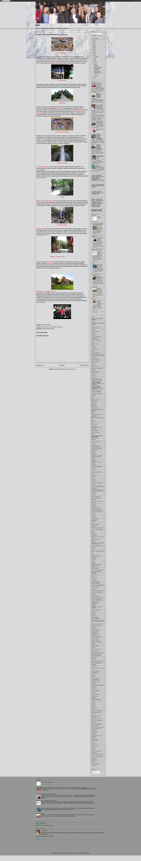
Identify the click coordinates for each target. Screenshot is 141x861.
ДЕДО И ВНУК (94, 400)
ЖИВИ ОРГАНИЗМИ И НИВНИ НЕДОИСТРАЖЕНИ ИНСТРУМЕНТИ (97, 436)
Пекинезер (94, 611)
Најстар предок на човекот (97, 570)
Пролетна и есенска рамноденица (95, 632)
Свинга (93, 659)
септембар (96, 56)
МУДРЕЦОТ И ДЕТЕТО (96, 564)
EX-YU (93, 747)
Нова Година (94, 578)
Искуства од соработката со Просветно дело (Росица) (55, 788)
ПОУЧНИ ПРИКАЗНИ (95, 618)
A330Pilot (75, 853)
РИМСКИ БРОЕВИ (99, 121)
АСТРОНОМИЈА (95, 338)
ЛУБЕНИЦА (94, 520)
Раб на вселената (95, 638)
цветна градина (95, 725)
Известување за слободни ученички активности (97, 456)
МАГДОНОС (94, 525)
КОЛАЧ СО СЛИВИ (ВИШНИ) (97, 486)
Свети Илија (94, 651)
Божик (93, 345)
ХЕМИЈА (93, 722)
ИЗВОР (93, 458)
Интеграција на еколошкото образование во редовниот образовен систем (99, 85)
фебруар (95, 74)
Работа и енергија (95, 640)
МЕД (92, 553)
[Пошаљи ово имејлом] (54, 325)
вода (92, 364)
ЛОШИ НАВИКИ (94, 518)
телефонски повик (95, 690)
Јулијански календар (96, 471)
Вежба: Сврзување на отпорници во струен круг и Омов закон (98, 355)
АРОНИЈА (93, 334)
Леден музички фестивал (96, 509)
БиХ (92, 342)
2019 (94, 44)
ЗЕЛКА (97, 165)
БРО (92, 351)
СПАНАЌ (93, 683)
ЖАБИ (93, 434)
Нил (92, 576)
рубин (93, 647)
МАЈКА (93, 533)
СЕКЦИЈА (93, 664)
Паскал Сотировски (95, 609)
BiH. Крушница (94, 745)
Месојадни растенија (96, 555)
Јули (92, 470)
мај (92, 531)
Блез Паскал (94, 343)
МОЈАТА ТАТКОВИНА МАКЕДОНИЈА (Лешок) (100, 157)
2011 (94, 78)
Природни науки (95, 629)
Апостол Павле (94, 331)
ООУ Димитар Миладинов (97, 592)
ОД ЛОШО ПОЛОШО (95, 583)
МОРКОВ (93, 562)
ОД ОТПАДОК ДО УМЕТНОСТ (97, 585)
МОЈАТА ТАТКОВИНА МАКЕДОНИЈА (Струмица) (97, 68)
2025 (94, 40)
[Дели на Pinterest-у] (59, 325)
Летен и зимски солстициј (97, 511)
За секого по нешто (95, 441)
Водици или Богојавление (97, 368)
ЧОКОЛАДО (94, 732)
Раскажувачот (99, 300)
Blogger (87, 853)
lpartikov (94, 299)
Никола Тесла (94, 574)
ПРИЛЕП (93, 627)
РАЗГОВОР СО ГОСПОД (96, 642)
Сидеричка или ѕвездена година (98, 668)
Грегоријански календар (96, 393)
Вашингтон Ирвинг (95, 352)
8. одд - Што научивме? (47, 782)
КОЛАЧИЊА (94, 488)
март (92, 549)
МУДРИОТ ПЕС (94, 566)
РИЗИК (93, 643)
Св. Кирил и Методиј (96, 649)
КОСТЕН (93, 494)
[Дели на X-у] (57, 325)
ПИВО (93, 613)
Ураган (93, 703)
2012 (94, 55)
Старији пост (83, 365)
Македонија (53, 327)
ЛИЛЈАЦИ (93, 515)
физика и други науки (96, 718)
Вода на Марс (94, 366)
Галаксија (93, 373)
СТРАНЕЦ (93, 687)
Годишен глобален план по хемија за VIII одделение (97, 379)
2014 (94, 52)
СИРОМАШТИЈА (95, 672)
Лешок (93, 513)
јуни (92, 473)
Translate (100, 35)
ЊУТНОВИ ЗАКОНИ (95, 581)
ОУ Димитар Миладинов (96, 599)
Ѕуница (93, 452)
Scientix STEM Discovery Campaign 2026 (99, 252)
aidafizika (93, 743)
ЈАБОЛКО (93, 464)
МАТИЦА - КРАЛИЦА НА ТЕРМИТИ (98, 551)
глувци (93, 377)
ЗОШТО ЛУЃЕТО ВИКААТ (96, 448)
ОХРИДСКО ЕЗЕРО (95, 601)
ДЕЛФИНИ (93, 406)
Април (93, 333)
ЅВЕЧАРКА (94, 450)
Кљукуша (93, 480)
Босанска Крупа (95, 349)
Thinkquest (94, 765)
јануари (93, 468)
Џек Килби (94, 738)
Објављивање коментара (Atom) (67, 369)
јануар (95, 76)
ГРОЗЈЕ (93, 395)
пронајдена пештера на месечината (96, 634)
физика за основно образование (44, 825)
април (95, 62)
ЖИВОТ (93, 439)
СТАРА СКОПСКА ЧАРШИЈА (97, 685)
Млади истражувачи (41, 823)
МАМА (93, 541)
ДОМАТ (93, 420)
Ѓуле (92, 397)
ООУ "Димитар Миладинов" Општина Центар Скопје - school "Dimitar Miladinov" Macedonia (98, 225)
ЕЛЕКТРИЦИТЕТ (95, 430)
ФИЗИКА (94, 215)
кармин (93, 477)
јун (94, 59)
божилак (93, 347)
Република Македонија (48, 328)
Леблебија (94, 506)
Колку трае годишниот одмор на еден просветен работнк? (98, 490)
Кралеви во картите (95, 496)
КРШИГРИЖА (95, 287)
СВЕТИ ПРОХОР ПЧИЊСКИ (97, 652)
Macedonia (94, 758)
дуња (93, 422)
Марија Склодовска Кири (96, 545)
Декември (93, 404)
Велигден (93, 357)
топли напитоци (95, 694)
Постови (94, 771)
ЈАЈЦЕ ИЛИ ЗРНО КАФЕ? (96, 466)
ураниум (93, 705)
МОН (92, 561)
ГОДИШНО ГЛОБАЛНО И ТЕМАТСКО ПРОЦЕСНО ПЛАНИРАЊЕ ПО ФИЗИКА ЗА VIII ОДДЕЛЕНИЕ (97, 137)
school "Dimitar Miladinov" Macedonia (47, 800)
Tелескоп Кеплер (95, 763)
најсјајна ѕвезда (95, 568)
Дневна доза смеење (96, 414)
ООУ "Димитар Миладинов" (97, 590)
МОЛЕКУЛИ (94, 557)
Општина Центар (95, 596)
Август (93, 321)
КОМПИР (93, 492)
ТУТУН (93, 701)
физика (93, 714)
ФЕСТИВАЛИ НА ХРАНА (96, 712)
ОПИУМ (93, 594)
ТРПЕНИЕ (93, 697)
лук (92, 522)
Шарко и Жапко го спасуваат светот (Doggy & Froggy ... (97, 72)
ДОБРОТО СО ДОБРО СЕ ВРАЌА (98, 417)
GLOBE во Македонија (96, 66)
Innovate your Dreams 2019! (97, 754)
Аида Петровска (45, 327)
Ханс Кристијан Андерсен (96, 720)
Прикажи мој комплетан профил (44, 836)
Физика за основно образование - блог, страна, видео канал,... (57, 795)
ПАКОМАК (93, 605)
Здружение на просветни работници (46, 794)
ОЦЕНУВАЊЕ (94, 603)
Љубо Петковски (95, 524)
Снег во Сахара (95, 678)
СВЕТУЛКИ (94, 657)
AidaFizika (44, 830)
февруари (94, 708)
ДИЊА (93, 412)
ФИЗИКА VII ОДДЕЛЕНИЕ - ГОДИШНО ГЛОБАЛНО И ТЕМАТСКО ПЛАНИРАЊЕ (96, 96)
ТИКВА (93, 692)
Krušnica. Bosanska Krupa (97, 756)
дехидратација (94, 407)
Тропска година (95, 696)
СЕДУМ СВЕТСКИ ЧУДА (96, 662)
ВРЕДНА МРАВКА (95, 371)
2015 (94, 50)
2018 (94, 46)
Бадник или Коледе (95, 340)
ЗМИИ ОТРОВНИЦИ (95, 446)
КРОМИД (93, 499)
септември (94, 666)
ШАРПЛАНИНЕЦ (95, 740)
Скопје (93, 674)
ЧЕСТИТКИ (94, 730)
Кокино (93, 484)
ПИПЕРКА (93, 615)
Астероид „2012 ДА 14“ (96, 336)
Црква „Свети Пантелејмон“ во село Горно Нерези (98, 728)
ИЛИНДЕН (93, 460)
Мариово (93, 547)
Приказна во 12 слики (96, 625)
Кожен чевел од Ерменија (97, 482)
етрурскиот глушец (95, 432)
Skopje (93, 761)
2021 (94, 41)
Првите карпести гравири (97, 624)
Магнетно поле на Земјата (97, 529)
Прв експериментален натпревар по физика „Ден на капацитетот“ (98, 621)
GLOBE (93, 749)
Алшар (93, 329)
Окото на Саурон (95, 587)
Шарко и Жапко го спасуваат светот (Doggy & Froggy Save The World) (99, 106)
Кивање (93, 479)
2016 (94, 49)
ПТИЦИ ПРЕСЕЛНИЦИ (96, 636)
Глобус (93, 375)
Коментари (95, 773)
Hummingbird (94, 752)
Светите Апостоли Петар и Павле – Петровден (97, 655)
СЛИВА (93, 676)
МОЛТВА (93, 559)
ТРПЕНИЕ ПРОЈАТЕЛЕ (96, 699)
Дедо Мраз (94, 402)
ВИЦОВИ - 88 (99, 288)
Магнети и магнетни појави (97, 527)
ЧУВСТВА (93, 733)
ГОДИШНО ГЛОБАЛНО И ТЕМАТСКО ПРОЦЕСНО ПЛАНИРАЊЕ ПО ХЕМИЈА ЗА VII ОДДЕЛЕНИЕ (97, 147)
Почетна (62, 365)
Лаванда (93, 504)
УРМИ (93, 706)
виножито (93, 362)
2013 (94, 53)
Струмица (60, 327)
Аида (94, 263)
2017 (94, 47)
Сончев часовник (95, 681)
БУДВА (98, 264)
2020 (94, 43)
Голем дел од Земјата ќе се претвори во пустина (97, 391)
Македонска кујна (95, 539)
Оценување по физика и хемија (98, 115)
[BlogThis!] (56, 325)
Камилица (93, 475)
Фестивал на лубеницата (96, 710)
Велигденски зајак (95, 359)
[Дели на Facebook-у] (58, 325)
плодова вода (94, 616)
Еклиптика (94, 424)
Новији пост (40, 365)
